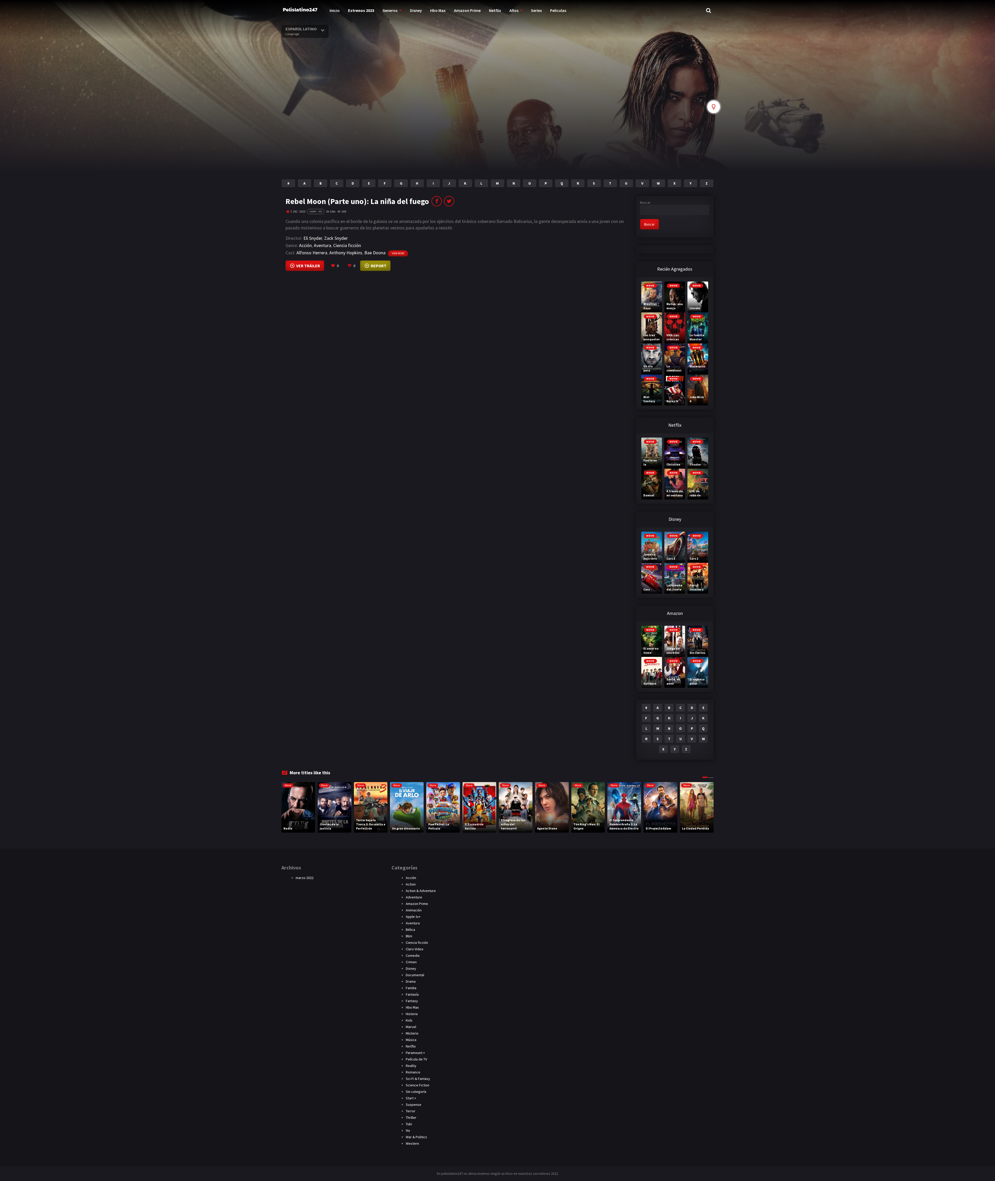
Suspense (413, 1104)
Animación (414, 910)
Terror (410, 1111)
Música (411, 1039)
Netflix (495, 10)
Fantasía (412, 994)
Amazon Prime (467, 10)
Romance (413, 1072)
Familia (411, 988)
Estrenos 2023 (361, 10)
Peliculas (558, 10)
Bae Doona (375, 253)
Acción (305, 245)
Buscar (645, 202)
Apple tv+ (413, 916)
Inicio (335, 10)
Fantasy (412, 1001)
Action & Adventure (421, 890)
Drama (411, 981)
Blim (409, 936)
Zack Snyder (336, 238)
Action (411, 884)
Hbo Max (438, 10)
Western (412, 1143)
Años (513, 10)
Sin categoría (416, 1091)
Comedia (413, 955)
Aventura (322, 245)
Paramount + (415, 1052)
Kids (409, 1020)
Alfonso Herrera (311, 253)
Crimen (411, 962)
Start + (411, 1098)
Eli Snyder (312, 238)
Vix (408, 1130)
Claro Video (414, 949)
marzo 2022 (305, 877)
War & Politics (416, 1137)
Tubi (409, 1124)
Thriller (411, 1117)
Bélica (410, 929)
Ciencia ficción (347, 245)
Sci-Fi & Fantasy (418, 1078)
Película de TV (416, 1059)
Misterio (412, 1033)
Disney (416, 10)
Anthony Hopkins (345, 253)
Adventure (414, 897)
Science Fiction (417, 1085)
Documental (415, 975)
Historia (412, 1013)
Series (536, 10)
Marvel (411, 1026)
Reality (411, 1065)
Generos (389, 10)
